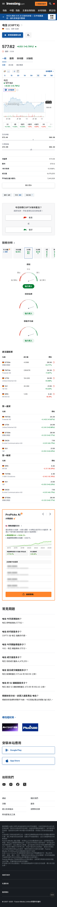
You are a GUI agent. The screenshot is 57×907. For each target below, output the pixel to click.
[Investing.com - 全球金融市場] (16, 3)
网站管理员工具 (8, 814)
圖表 (12, 58)
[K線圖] (4, 71)
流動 (4, 803)
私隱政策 (5, 884)
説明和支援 (35, 809)
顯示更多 (28, 185)
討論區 (30, 58)
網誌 (4, 798)
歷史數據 (19, 65)
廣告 (32, 803)
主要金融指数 (29, 10)
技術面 (20, 58)
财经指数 (42, 10)
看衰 (30, 217)
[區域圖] (8, 71)
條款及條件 (6, 875)
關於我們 (34, 798)
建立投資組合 (7, 809)
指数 (5, 10)
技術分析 (7, 242)
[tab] (6, 253)
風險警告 (5, 892)
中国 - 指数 (15, 10)
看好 (30, 230)
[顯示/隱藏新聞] (17, 71)
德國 (20, 195)
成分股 (10, 65)
